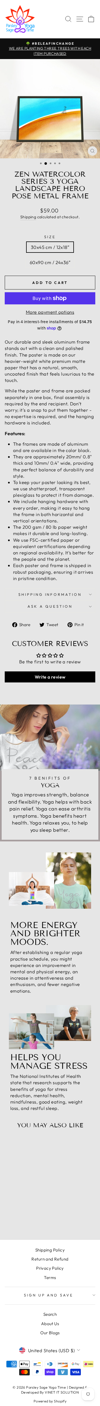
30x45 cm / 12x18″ (50, 247)
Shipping (28, 216)
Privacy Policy (50, 1268)
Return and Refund (49, 1259)
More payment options (50, 312)
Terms (50, 1277)
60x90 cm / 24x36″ (50, 262)
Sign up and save (49, 1295)
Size (50, 237)
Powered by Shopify (50, 1401)
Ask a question (50, 606)
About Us (50, 1323)
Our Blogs (50, 1332)
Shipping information (50, 594)
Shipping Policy (50, 1250)
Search (50, 1314)
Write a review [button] (50, 677)
